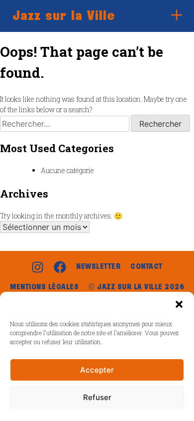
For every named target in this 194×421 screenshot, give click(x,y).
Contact (146, 267)
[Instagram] (37, 267)
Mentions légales (44, 287)
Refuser (97, 397)
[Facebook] (60, 267)
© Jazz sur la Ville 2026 (136, 287)
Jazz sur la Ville (63, 15)
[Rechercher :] (65, 124)
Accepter (97, 370)
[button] (179, 304)
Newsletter (98, 267)
